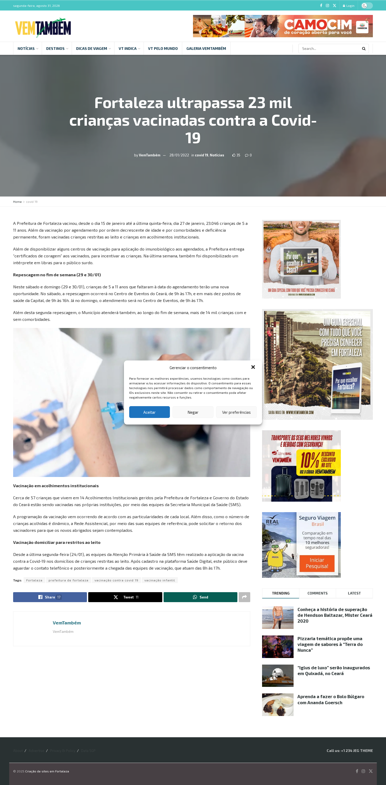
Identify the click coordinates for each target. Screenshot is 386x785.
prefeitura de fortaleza (68, 580)
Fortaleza (34, 580)
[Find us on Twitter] (334, 5)
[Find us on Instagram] (327, 5)
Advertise (36, 751)
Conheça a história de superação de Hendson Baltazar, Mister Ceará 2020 (335, 615)
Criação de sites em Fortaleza (47, 771)
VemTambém (149, 155)
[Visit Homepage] (43, 26)
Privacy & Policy (62, 751)
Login (350, 5)
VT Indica (128, 48)
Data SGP (88, 751)
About (18, 751)
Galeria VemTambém (206, 48)
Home (17, 201)
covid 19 (201, 155)
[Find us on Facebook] (321, 5)
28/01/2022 (179, 155)
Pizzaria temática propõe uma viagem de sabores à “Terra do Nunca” (330, 644)
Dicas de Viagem (91, 48)
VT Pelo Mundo (163, 48)
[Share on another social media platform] (244, 597)
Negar (193, 412)
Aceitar (149, 412)
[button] (254, 367)
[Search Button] (364, 48)
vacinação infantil (159, 580)
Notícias (26, 48)
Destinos (55, 48)
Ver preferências (236, 412)
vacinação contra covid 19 (116, 580)
